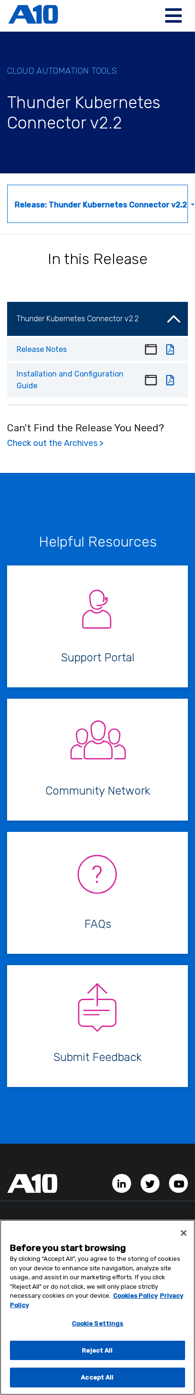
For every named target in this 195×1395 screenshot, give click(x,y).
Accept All (97, 1377)
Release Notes (42, 349)
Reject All (97, 1350)
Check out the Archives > (55, 443)
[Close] (183, 1233)
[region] (97, 1307)
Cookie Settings (98, 1323)
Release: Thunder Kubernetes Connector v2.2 (101, 204)
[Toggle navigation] (173, 15)
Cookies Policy (135, 1295)
